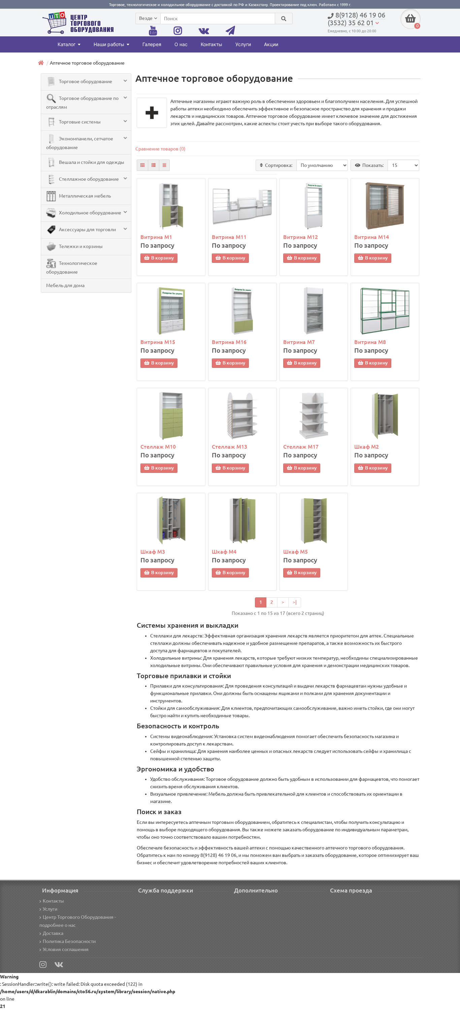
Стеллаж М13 (229, 447)
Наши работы (109, 44)
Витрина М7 (299, 342)
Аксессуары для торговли (87, 229)
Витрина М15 (157, 342)
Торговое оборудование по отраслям (82, 103)
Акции (271, 44)
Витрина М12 (300, 237)
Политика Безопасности (69, 941)
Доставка (53, 933)
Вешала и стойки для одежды (91, 162)
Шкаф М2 (366, 447)
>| (295, 602)
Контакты (211, 44)
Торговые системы (79, 122)
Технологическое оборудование (71, 267)
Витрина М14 (371, 237)
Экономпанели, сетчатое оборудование (79, 143)
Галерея (151, 44)
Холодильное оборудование (89, 212)
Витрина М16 (229, 342)
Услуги (243, 44)
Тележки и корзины (80, 246)
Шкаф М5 (295, 552)
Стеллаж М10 (158, 447)
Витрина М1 (156, 237)
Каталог (66, 44)
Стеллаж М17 (301, 447)
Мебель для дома (65, 285)
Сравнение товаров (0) (160, 148)
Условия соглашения (66, 949)
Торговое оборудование (85, 81)
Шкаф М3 (152, 552)
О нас (181, 44)
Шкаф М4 (224, 552)
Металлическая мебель (84, 196)
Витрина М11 (229, 237)
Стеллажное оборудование (88, 179)
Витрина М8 (370, 342)
